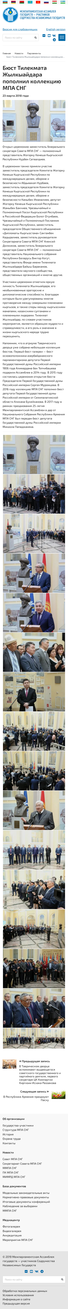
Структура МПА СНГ (16, 1129)
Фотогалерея (11, 1226)
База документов (14, 1186)
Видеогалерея (12, 1231)
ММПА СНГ (10, 1167)
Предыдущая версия (16, 1303)
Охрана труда (12, 1138)
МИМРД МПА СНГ (14, 1176)
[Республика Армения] (13, 1)
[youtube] (49, 35)
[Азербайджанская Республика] (5, 1)
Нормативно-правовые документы (26, 1197)
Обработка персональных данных (25, 1290)
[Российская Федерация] (46, 1)
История (8, 1134)
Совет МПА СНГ (13, 1159)
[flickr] (44, 35)
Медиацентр (11, 1220)
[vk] (54, 35)
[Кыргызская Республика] (38, 1)
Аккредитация (12, 1235)
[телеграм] (54, 39)
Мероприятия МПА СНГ (18, 1239)
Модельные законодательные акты (26, 1192)
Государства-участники (18, 1125)
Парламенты (34, 53)
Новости (19, 53)
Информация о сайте (16, 1299)
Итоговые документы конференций (26, 1201)
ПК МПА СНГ (11, 1172)
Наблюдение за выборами (20, 1206)
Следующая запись (33, 1091)
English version (55, 29)
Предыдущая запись (35, 1061)
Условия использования (18, 1295)
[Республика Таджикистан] (54, 1)
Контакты (9, 1143)
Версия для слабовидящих (20, 29)
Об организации (14, 1118)
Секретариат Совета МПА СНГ (22, 1163)
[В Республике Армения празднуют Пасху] (57, 1094)
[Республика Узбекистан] (63, 1)
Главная (7, 53)
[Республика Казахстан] (30, 1)
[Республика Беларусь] (21, 1)
